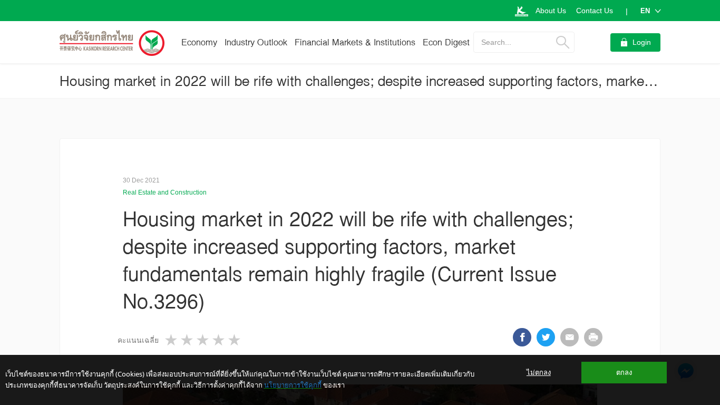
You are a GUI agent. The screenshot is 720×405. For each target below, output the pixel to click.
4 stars (219, 340)
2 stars (188, 340)
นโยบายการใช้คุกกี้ (293, 385)
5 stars (235, 340)
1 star (172, 340)
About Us (551, 10)
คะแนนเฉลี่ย (138, 340)
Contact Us (594, 10)
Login (642, 42)
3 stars (203, 340)
